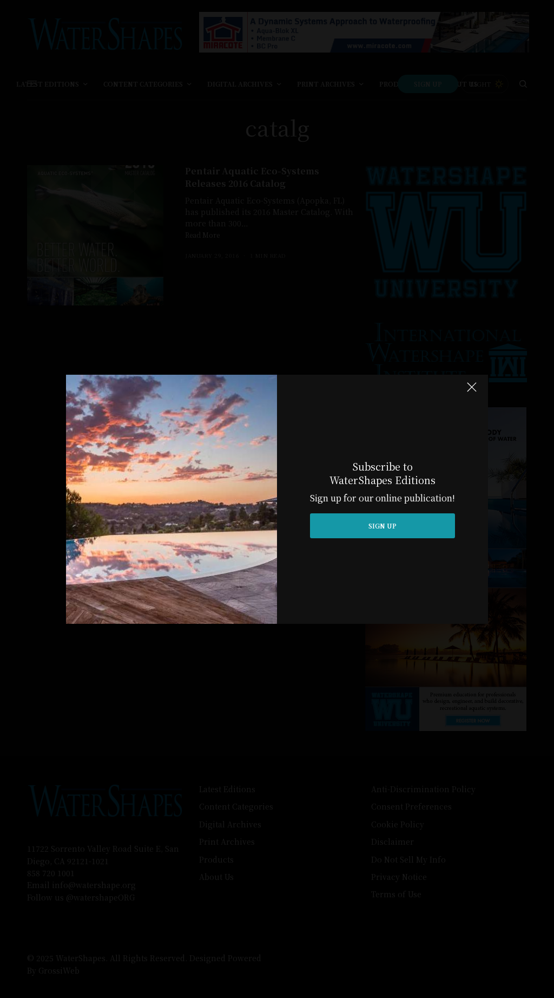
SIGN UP (382, 525)
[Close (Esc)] (472, 392)
